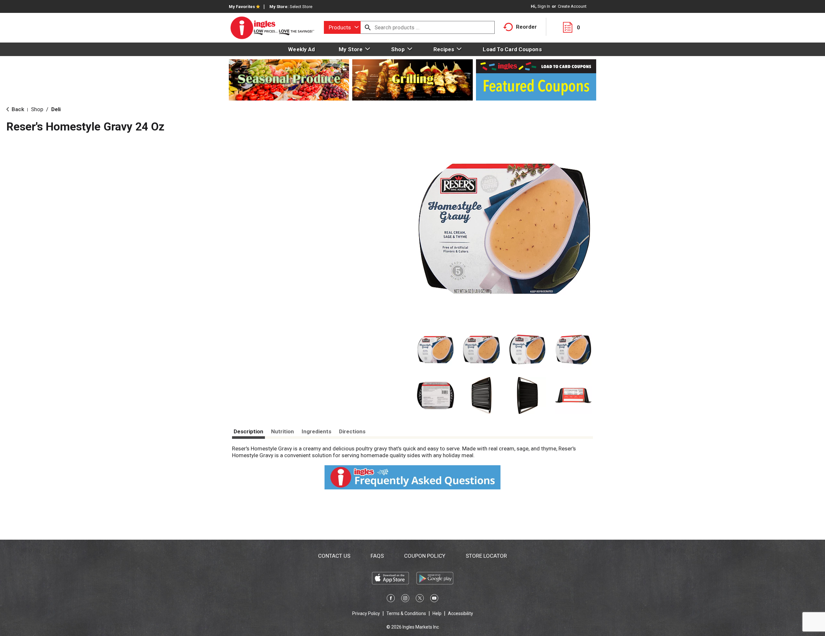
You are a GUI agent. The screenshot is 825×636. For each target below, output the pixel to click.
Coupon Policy (424, 556)
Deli (56, 109)
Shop (37, 109)
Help (437, 613)
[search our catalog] (368, 27)
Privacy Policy (366, 613)
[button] (435, 350)
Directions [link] (352, 431)
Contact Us (334, 556)
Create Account (572, 6)
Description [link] (248, 431)
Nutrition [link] (282, 431)
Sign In (544, 6)
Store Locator (486, 556)
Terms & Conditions (406, 613)
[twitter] (420, 599)
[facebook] (391, 599)
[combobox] (342, 27)
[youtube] (434, 599)
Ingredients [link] (316, 431)
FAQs (377, 556)
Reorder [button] (526, 27)
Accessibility (460, 613)
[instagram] (405, 599)
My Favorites (242, 6)
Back (17, 109)
